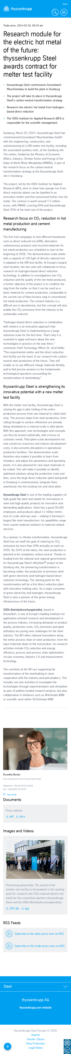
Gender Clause (35, 1039)
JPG (26, 908)
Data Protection (35, 1043)
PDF (11, 816)
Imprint (35, 1035)
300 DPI (14, 908)
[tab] (35, 986)
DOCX (22, 816)
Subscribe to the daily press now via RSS (39, 934)
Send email (12, 795)
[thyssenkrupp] (18, 12)
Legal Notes (35, 1048)
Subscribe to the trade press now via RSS (40, 946)
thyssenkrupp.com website (35, 1007)
